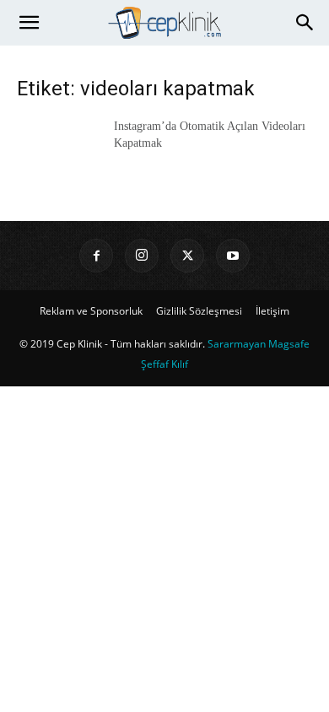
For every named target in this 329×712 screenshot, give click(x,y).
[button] (29, 23)
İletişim (272, 311)
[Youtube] (233, 255)
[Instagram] (142, 255)
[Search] (305, 23)
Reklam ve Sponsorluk (91, 311)
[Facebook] (96, 255)
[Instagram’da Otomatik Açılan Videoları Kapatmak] (59, 147)
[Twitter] (187, 255)
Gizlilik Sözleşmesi (199, 311)
